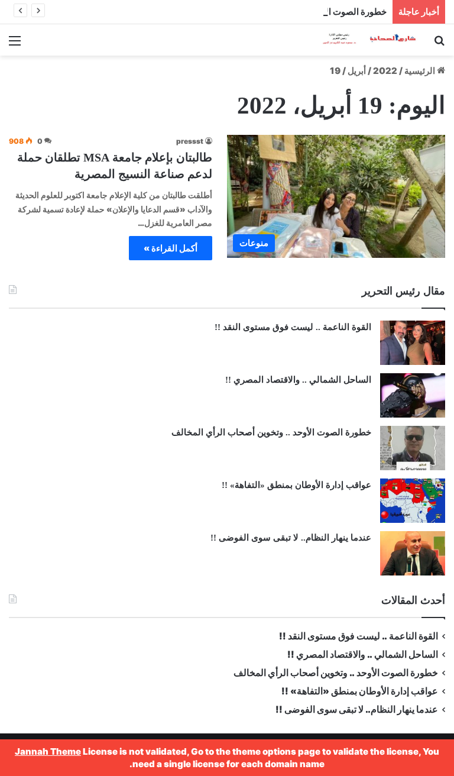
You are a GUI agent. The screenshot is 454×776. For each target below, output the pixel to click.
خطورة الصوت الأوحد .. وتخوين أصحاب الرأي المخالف (288, 11)
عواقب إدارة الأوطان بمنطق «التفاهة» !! (295, 485)
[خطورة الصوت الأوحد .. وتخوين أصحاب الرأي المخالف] (412, 448)
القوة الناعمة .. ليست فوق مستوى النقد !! (293, 327)
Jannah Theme (48, 751)
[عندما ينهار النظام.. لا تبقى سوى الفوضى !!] (412, 553)
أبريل (357, 70)
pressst (189, 141)
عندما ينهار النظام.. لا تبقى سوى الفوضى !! (290, 537)
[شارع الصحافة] (362, 40)
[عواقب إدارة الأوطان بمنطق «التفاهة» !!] (412, 500)
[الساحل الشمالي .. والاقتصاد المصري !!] (412, 395)
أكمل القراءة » (170, 248)
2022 (385, 70)
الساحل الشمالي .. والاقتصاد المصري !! (298, 379)
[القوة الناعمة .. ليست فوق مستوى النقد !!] (412, 343)
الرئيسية (420, 70)
